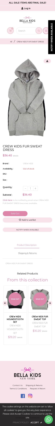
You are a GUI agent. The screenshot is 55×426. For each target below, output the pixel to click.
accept (36, 422)
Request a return (37, 388)
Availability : (8, 169)
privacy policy (21, 422)
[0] (9, 31)
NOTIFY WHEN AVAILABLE (27, 230)
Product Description (27, 245)
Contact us (18, 385)
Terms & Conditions (18, 388)
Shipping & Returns (27, 253)
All (11, 41)
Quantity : (8, 187)
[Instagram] (31, 397)
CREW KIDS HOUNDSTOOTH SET (15, 319)
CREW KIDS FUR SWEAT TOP (40, 318)
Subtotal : (7, 194)
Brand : (6, 163)
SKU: (5, 174)
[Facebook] (23, 397)
